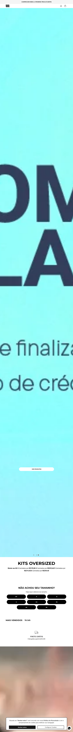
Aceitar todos (22, 727)
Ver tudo (27, 620)
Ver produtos (36, 469)
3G (57, 602)
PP (16, 596)
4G (26, 607)
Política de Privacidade (51, 720)
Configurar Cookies (51, 727)
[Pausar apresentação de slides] (34, 555)
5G (46, 607)
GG (36, 602)
